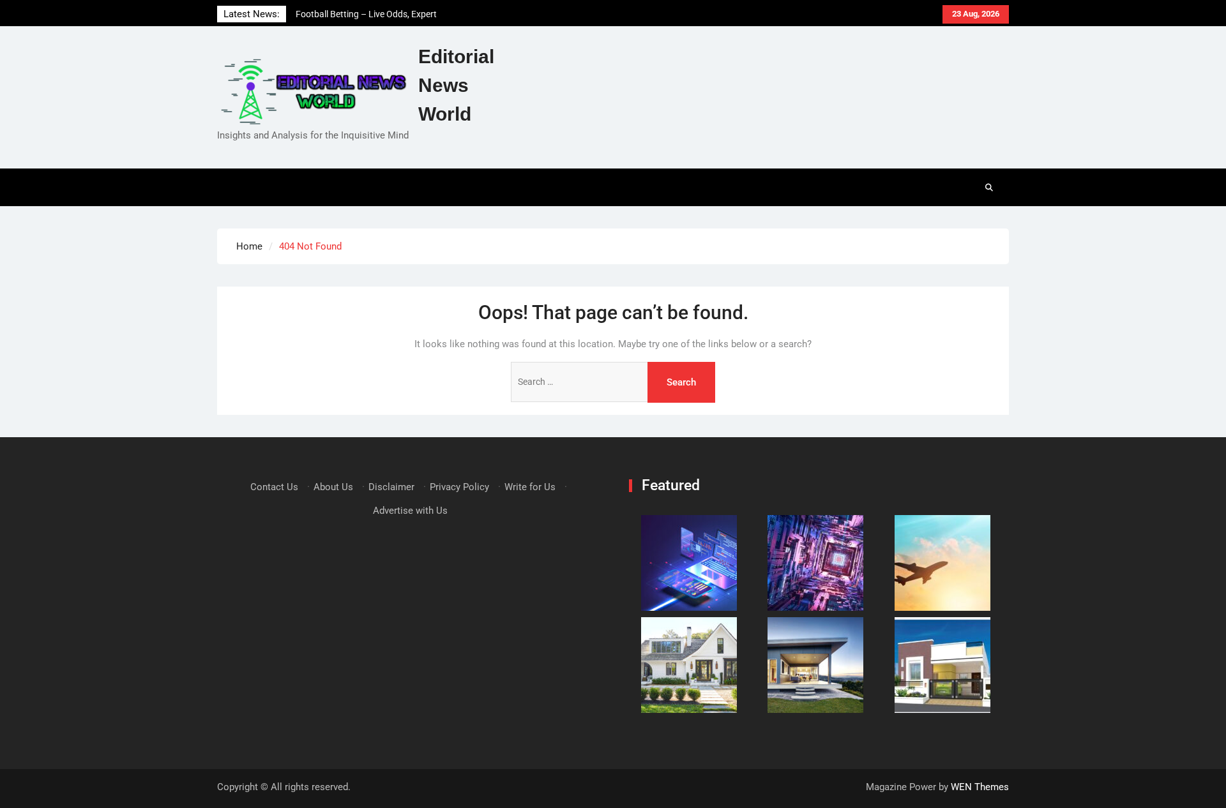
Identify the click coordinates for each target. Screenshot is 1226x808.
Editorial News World (456, 85)
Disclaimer (391, 487)
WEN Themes (980, 787)
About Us (333, 487)
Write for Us (530, 487)
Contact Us (274, 487)
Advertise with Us (410, 510)
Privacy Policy (459, 487)
